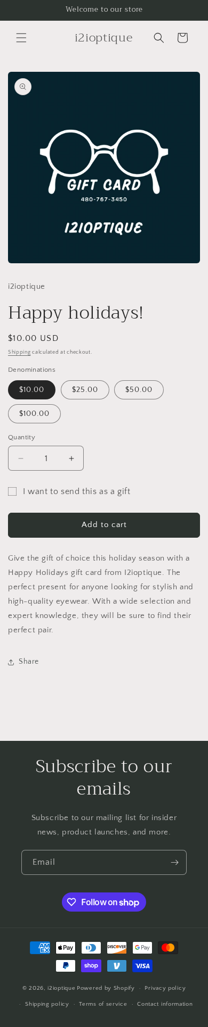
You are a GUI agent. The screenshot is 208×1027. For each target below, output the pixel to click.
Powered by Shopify (106, 988)
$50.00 (139, 390)
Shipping (19, 352)
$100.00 (34, 414)
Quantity (21, 437)
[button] (21, 37)
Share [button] (29, 661)
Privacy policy (165, 988)
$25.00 (85, 390)
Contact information (165, 1004)
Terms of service (103, 1004)
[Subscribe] (174, 862)
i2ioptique (61, 988)
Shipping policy (47, 1004)
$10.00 (31, 390)
